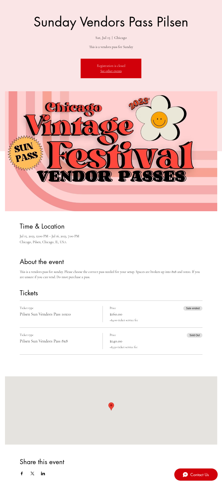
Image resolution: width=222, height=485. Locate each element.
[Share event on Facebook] (22, 473)
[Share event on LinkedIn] (43, 473)
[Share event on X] (32, 473)
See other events (111, 71)
